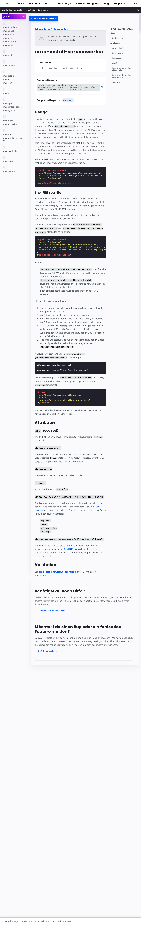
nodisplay (68, 100)
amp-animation (10, 41)
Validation (115, 82)
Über (19, 3)
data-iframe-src (118, 53)
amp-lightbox (9, 110)
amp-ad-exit (8, 31)
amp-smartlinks (10, 151)
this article (45, 159)
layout (114, 63)
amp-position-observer (12, 139)
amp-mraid (8, 120)
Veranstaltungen (86, 3)
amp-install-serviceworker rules (56, 571)
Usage (113, 33)
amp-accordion (10, 27)
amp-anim (7, 38)
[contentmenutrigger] (123, 29)
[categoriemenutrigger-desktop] (43, 18)
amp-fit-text (8, 75)
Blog (106, 3)
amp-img (7, 93)
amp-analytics (9, 34)
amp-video (8, 161)
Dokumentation (38, 3)
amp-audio (8, 45)
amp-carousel (9, 65)
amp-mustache (10, 124)
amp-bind (7, 55)
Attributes (115, 43)
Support (119, 3)
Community (62, 3)
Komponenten (60, 29)
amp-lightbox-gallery (12, 107)
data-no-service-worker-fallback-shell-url (121, 76)
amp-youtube (9, 171)
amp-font (7, 79)
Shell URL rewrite (119, 38)
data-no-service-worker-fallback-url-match (121, 69)
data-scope (116, 58)
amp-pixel (7, 134)
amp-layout (8, 103)
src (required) (117, 48)
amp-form (7, 83)
